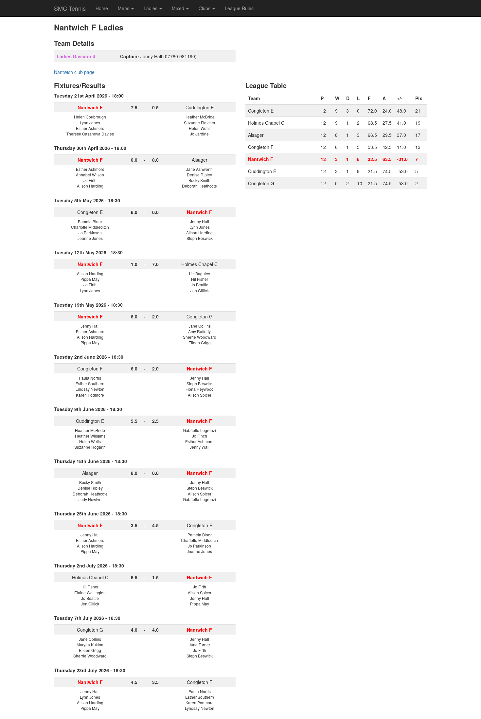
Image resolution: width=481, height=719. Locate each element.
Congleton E (90, 212)
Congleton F (90, 368)
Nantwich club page (74, 72)
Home (102, 8)
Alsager (199, 159)
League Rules (239, 8)
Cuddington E (200, 107)
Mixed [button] (179, 8)
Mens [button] (124, 8)
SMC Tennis (70, 8)
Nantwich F (260, 159)
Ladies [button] (151, 8)
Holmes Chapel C (199, 264)
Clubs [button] (205, 8)
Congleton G (200, 316)
